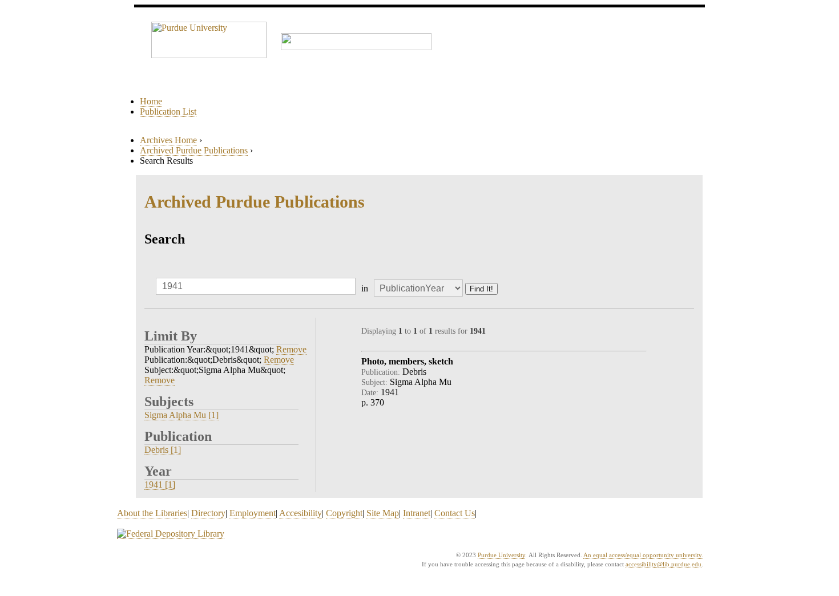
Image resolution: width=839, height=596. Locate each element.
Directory (208, 513)
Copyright (344, 513)
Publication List (168, 111)
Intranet (416, 513)
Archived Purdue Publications (194, 150)
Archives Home (168, 140)
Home (151, 101)
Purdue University (501, 555)
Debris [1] (162, 450)
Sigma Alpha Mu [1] (181, 415)
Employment (252, 513)
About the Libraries (152, 513)
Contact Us (454, 513)
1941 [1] (159, 484)
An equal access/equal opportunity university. (643, 555)
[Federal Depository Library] (170, 534)
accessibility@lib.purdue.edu (663, 564)
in (364, 288)
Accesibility (300, 513)
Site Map (382, 513)
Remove (291, 349)
